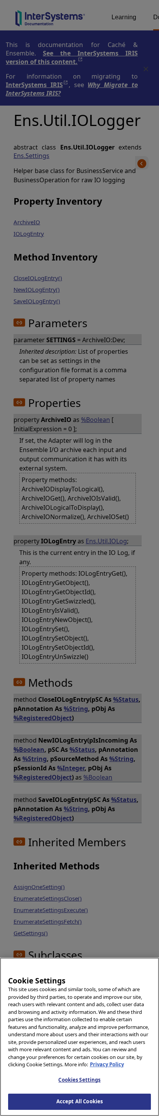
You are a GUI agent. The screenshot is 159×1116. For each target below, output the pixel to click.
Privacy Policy (107, 1064)
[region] (79, 1037)
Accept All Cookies (79, 1101)
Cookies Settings (79, 1079)
